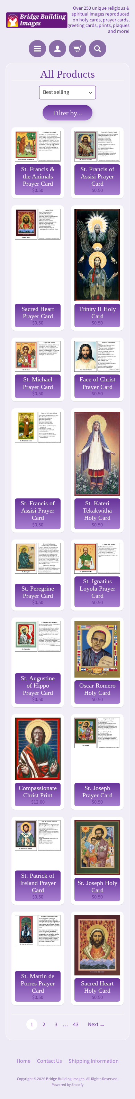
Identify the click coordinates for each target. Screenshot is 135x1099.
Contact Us (49, 1061)
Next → (96, 1024)
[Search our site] (97, 48)
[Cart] (77, 48)
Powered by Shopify (67, 1084)
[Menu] (37, 48)
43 (76, 1024)
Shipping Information (94, 1061)
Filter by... (67, 113)
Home (23, 1061)
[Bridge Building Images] (37, 20)
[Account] (57, 48)
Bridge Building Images (65, 1078)
